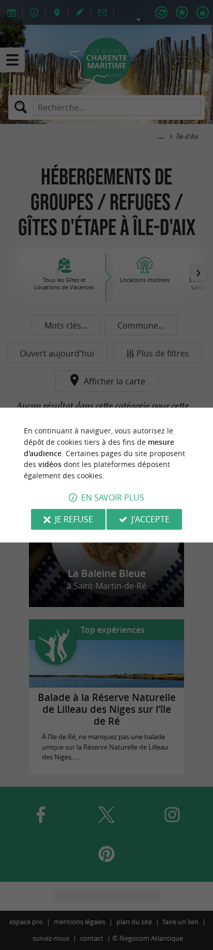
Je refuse (74, 519)
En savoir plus (112, 497)
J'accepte (150, 519)
